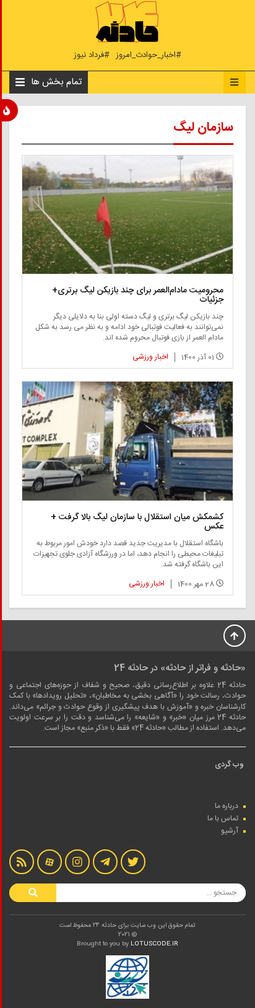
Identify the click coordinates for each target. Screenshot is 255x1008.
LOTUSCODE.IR (154, 944)
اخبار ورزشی (150, 357)
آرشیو (229, 831)
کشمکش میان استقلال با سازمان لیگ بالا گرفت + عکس (137, 522)
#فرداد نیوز (92, 55)
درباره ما (226, 806)
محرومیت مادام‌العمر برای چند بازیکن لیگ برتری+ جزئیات (137, 295)
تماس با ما (222, 818)
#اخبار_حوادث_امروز (148, 55)
